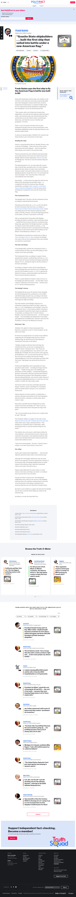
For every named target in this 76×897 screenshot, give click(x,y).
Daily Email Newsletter (7, 14)
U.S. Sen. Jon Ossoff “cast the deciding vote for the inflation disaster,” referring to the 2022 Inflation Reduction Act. (35, 782)
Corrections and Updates (59, 862)
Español (41, 6)
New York (40, 862)
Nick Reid (5, 87)
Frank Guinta (21, 30)
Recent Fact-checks (58, 871)
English (34, 6)
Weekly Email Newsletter (7, 13)
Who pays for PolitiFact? (58, 859)
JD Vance (25, 856)
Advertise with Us (57, 861)
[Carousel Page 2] (36, 596)
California (40, 855)
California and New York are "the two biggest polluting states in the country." (13, 571)
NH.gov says (40, 157)
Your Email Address (5, 16)
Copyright (20, 893)
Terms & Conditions (6, 893)
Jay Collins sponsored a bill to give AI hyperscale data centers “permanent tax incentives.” (37, 710)
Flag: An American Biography (29, 513)
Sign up (65, 887)
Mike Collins (26, 775)
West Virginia (41, 868)
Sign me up (12, 838)
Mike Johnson (25, 859)
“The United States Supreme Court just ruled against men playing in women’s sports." (36, 764)
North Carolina (41, 863)
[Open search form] (8, 2)
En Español (56, 858)
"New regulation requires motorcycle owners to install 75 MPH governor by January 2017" (62, 570)
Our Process (56, 855)
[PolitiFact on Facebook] (13, 887)
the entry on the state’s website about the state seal (33, 421)
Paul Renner (26, 704)
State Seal (29, 534)
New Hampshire (41, 861)
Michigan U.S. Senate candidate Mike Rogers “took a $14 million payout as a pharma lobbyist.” (37, 747)
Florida (39, 856)
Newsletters (56, 863)
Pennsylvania (41, 865)
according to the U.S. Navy (25, 237)
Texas (39, 866)
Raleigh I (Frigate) (37, 520)
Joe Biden (25, 861)
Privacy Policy (14, 893)
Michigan (40, 859)
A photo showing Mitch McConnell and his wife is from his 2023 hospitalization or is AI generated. (36, 672)
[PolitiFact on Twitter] (11, 887)
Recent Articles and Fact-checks (60, 870)
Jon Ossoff (26, 623)
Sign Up (29, 18)
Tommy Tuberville (27, 794)
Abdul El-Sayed (27, 741)
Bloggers (61, 561)
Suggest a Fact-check (61, 876)
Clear (59, 613)
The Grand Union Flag (37, 517)
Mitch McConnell (26, 858)
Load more (38, 814)
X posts (25, 666)
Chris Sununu (12, 561)
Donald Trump (26, 646)
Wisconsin (40, 869)
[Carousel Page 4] (39, 596)
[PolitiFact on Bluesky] (16, 887)
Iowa (39, 858)
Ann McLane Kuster (39, 561)
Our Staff (56, 856)
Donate (72, 2)
